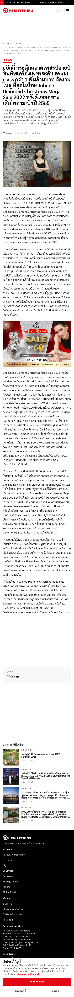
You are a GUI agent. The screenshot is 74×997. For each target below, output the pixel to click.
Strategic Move (10, 881)
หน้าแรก (6, 43)
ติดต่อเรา (7, 904)
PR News (17, 43)
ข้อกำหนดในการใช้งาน (13, 914)
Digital (6, 865)
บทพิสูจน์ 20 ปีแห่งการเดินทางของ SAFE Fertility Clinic (40, 755)
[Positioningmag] (18, 10)
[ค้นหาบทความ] (59, 10)
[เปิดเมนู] (67, 10)
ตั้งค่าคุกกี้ (20, 991)
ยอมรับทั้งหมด (37, 982)
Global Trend (9, 892)
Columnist (8, 871)
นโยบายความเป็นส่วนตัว (14, 909)
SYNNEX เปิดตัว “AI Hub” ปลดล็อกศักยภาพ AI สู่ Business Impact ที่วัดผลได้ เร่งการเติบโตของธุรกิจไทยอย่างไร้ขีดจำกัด (45, 776)
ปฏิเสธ (55, 991)
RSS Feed (8, 920)
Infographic (9, 876)
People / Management (14, 855)
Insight (6, 887)
